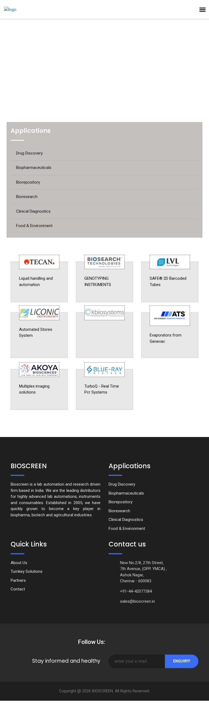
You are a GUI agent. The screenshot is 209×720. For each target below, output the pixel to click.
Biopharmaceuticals (33, 167)
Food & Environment (34, 225)
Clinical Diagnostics (33, 211)
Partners (18, 580)
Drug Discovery (29, 153)
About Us (19, 562)
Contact (18, 589)
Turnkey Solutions (26, 571)
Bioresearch (27, 196)
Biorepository (28, 182)
